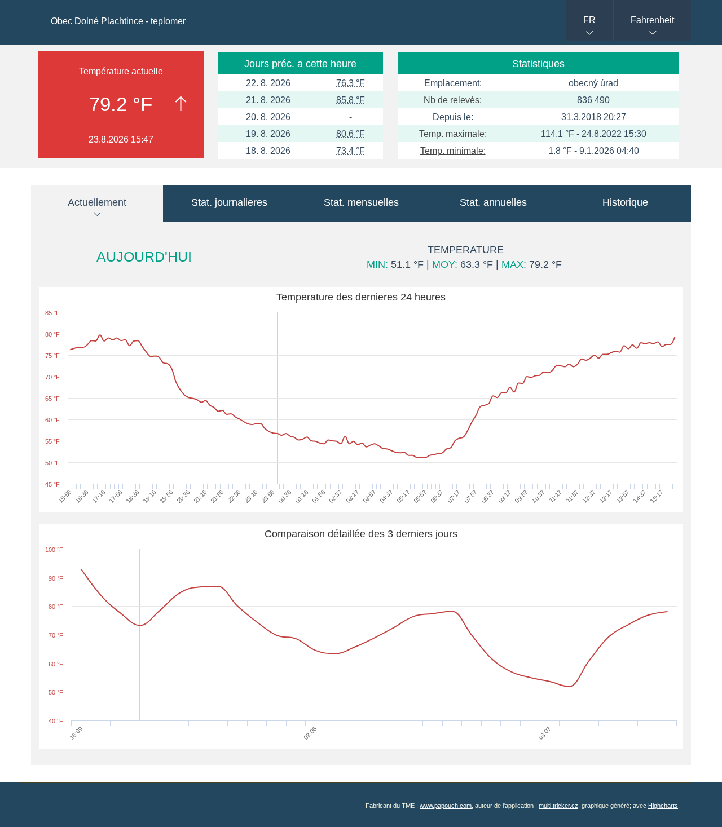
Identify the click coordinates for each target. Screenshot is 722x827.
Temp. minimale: (453, 151)
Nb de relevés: (453, 100)
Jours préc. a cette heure (300, 63)
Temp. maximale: (453, 134)
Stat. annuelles (493, 202)
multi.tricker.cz (558, 805)
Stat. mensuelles (361, 202)
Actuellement (97, 202)
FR (589, 20)
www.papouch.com (446, 805)
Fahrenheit (652, 20)
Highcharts (663, 805)
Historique (625, 202)
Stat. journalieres (229, 202)
